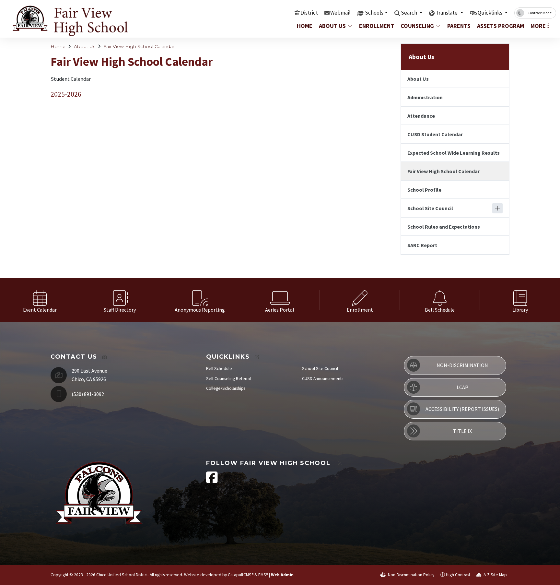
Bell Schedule (219, 368)
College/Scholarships (225, 388)
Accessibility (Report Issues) (462, 409)
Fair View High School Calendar (138, 46)
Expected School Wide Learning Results (453, 152)
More (538, 26)
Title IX (462, 431)
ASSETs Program (499, 26)
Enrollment (376, 26)
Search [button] (409, 12)
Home (304, 26)
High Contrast (458, 575)
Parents (459, 26)
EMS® (263, 575)
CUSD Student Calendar (435, 134)
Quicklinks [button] (490, 12)
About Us (332, 26)
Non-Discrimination (462, 365)
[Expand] (497, 208)
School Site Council (430, 208)
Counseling (417, 26)
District (309, 12)
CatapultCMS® (240, 575)
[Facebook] (212, 481)
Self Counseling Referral (228, 378)
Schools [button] (374, 12)
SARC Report (422, 245)
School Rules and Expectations (443, 226)
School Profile (424, 189)
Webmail (340, 12)
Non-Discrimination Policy (410, 575)
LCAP (462, 387)
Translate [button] (447, 12)
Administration (425, 97)
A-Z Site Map (495, 575)
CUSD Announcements (322, 378)
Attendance (421, 116)
